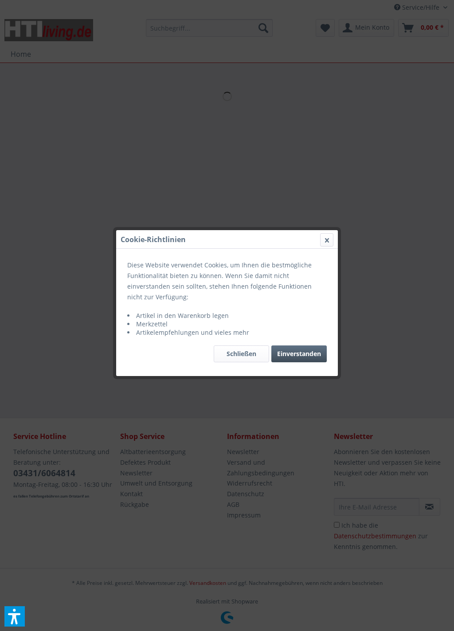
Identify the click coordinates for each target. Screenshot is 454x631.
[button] (14, 616)
